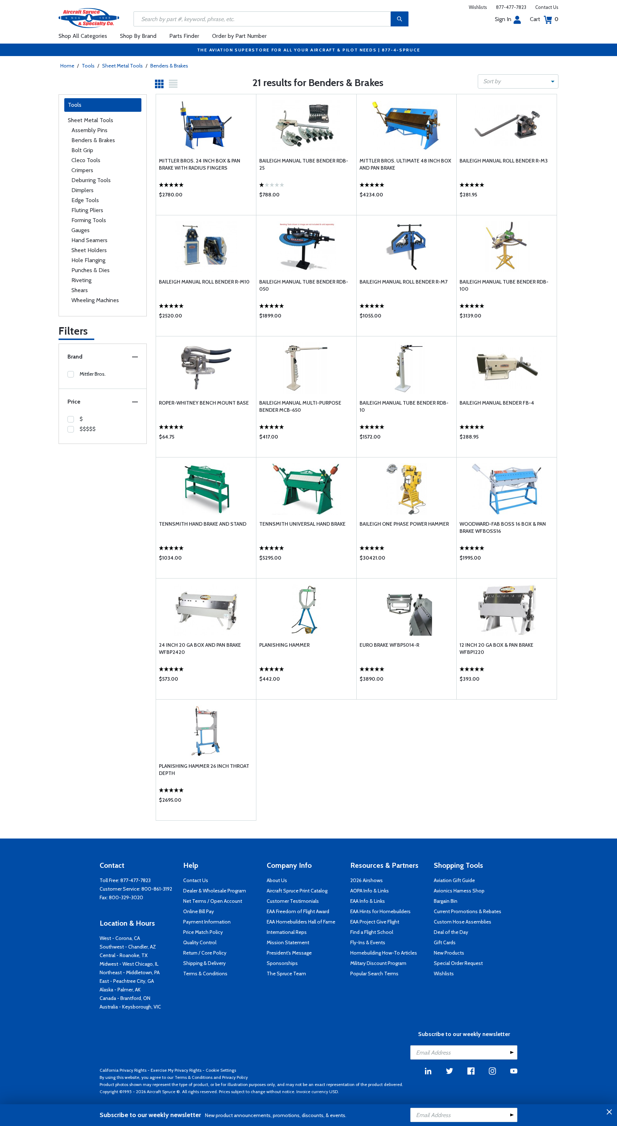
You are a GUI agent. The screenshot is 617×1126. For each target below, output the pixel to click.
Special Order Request (458, 963)
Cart (544, 19)
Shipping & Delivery (204, 963)
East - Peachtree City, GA (127, 981)
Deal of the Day (451, 932)
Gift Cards (445, 942)
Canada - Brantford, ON (125, 998)
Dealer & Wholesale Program (214, 890)
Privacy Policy (235, 1077)
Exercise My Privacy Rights (176, 1070)
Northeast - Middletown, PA (130, 972)
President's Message (289, 953)
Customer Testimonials (293, 901)
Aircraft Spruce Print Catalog (297, 890)
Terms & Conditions (205, 973)
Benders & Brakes (169, 65)
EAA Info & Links (367, 901)
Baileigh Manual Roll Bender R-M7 (403, 282)
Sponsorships (282, 963)
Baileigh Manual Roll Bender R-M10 (204, 282)
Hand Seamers (89, 240)
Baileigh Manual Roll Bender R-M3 (504, 160)
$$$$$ (88, 429)
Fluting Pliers (87, 210)
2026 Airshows (366, 880)
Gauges (80, 230)
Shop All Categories (83, 35)
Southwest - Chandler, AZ (128, 947)
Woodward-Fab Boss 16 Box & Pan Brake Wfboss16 (503, 527)
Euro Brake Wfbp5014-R (389, 645)
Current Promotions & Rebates (467, 911)
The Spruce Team (286, 973)
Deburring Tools (91, 180)
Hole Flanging (88, 260)
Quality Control (199, 942)
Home (67, 65)
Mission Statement (288, 942)
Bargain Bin (445, 901)
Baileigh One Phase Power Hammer (404, 524)
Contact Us (546, 7)
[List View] (173, 84)
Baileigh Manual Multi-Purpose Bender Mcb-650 (300, 406)
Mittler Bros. (93, 374)
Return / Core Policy (204, 953)
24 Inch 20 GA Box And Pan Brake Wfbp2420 (200, 648)
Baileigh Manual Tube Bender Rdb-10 (404, 406)
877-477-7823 (511, 7)
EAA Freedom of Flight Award (298, 911)
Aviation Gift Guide (454, 880)
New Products (449, 953)
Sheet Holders (89, 250)
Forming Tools (88, 220)
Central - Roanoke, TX (123, 955)
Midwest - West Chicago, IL (129, 964)
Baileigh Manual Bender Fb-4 (497, 403)
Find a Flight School (371, 932)
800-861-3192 (156, 889)
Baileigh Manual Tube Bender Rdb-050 (303, 285)
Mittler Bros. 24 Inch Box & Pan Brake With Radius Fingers (199, 164)
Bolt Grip (82, 150)
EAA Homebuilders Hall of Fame (301, 922)
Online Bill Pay (198, 911)
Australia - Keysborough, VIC (130, 1007)
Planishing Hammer (284, 645)
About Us (277, 880)
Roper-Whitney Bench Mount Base (204, 403)
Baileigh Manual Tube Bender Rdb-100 (504, 285)
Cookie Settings (221, 1070)
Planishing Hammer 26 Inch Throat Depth (204, 769)
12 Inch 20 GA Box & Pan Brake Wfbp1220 (496, 648)
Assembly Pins (89, 130)
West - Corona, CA (120, 938)
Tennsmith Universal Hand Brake (302, 524)
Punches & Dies (90, 270)
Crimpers (82, 170)
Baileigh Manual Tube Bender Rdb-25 (303, 164)
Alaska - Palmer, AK (120, 989)
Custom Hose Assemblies (462, 922)
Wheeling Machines (95, 300)
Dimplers (82, 190)
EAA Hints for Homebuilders (380, 911)
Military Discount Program (378, 963)
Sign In (503, 19)
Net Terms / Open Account (212, 901)
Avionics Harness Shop (459, 890)
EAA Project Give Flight (374, 922)
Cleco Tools (85, 160)
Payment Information (207, 922)
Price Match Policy (203, 932)
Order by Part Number (239, 35)
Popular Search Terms (374, 973)
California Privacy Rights (123, 1070)
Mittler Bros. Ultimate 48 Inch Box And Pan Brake (405, 164)
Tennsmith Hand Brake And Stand (202, 524)
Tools (88, 65)
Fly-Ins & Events (367, 942)
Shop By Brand (138, 35)
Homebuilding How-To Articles (383, 953)
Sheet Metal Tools (122, 65)
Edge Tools (85, 200)
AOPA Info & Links (369, 890)
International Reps (287, 932)
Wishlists (478, 7)
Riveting (81, 280)
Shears (79, 290)
